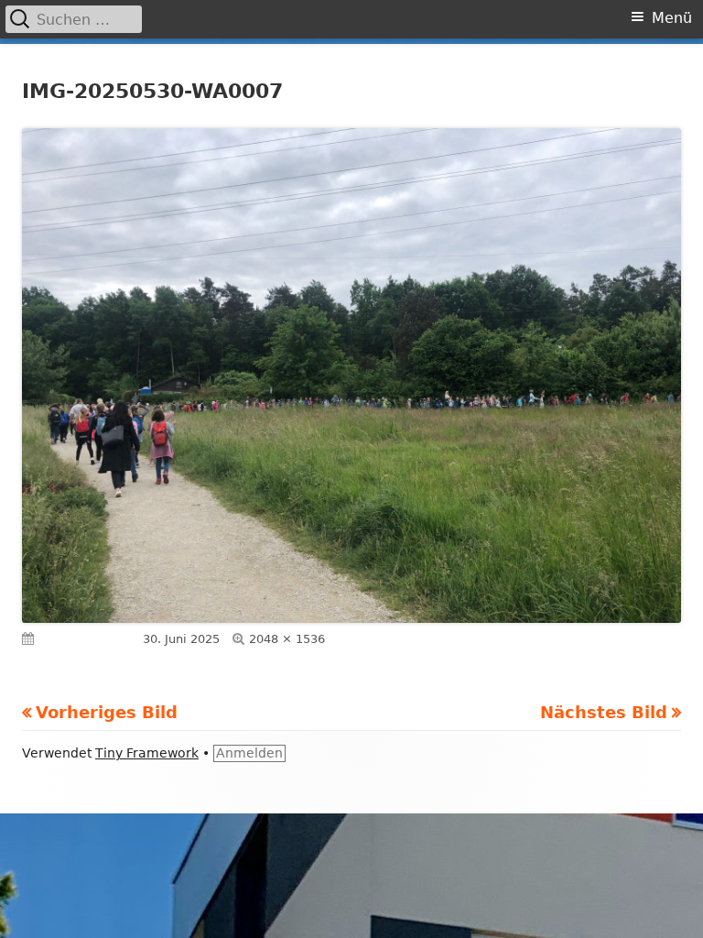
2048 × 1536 (287, 639)
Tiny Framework (147, 753)
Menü (672, 18)
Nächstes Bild (603, 712)
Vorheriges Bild (107, 712)
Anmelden (249, 753)
